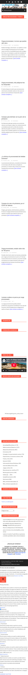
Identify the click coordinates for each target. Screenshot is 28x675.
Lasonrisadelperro (7, 519)
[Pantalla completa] (24, 370)
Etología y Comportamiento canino (12, 454)
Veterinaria (6, 479)
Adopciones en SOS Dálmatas (15, 527)
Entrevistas (6, 452)
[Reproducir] (3, 370)
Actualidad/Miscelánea (8, 445)
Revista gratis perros (8, 472)
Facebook (18, 554)
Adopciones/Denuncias (8, 449)
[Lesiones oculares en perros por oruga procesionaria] (14, 282)
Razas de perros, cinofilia (9, 470)
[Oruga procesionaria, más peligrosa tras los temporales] (14, 73)
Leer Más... (21, 575)
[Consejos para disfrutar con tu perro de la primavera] (14, 107)
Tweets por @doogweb (7, 501)
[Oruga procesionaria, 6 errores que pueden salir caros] (14, 31)
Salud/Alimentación (8, 477)
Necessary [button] (2, 607)
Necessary (3, 609)
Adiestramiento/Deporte (9, 447)
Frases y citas (6, 458)
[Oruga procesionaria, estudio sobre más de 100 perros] (14, 233)
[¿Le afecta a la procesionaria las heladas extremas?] (14, 147)
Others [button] (2, 665)
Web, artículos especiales (9, 484)
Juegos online (6, 468)
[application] (14, 365)
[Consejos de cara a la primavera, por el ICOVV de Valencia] (14, 188)
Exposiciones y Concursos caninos (11, 456)
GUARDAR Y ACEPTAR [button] (5, 674)
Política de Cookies (15, 564)
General (5, 461)
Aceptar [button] (16, 575)
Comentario (16, 45)
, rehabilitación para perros (12, 525)
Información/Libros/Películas (10, 463)
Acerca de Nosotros (5, 564)
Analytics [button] (2, 643)
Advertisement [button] (4, 654)
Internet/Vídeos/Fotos (8, 465)
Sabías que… (6, 474)
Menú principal (8, 10)
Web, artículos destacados (9, 481)
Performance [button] (3, 632)
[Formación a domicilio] (14, 342)
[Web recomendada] (14, 429)
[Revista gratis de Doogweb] (14, 396)
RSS (17, 561)
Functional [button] (3, 622)
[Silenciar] (22, 370)
